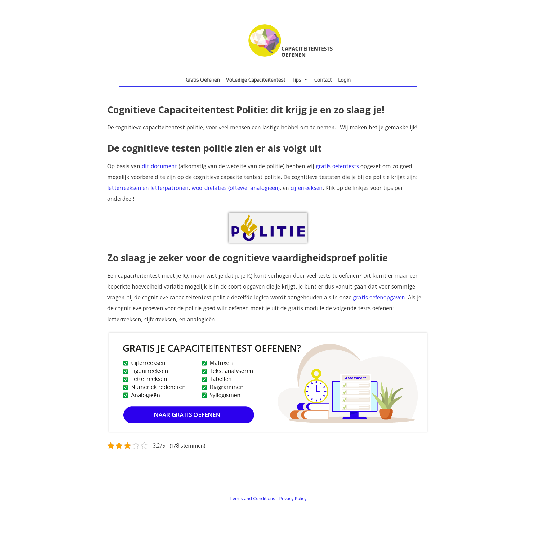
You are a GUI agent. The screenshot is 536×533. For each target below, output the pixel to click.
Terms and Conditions (252, 498)
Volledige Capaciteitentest (255, 80)
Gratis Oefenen (203, 80)
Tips (296, 80)
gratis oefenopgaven (379, 297)
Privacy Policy (292, 498)
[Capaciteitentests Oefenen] (268, 62)
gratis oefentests (337, 166)
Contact (323, 80)
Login (344, 80)
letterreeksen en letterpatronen (148, 187)
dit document (159, 166)
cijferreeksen (307, 187)
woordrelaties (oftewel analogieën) (236, 187)
